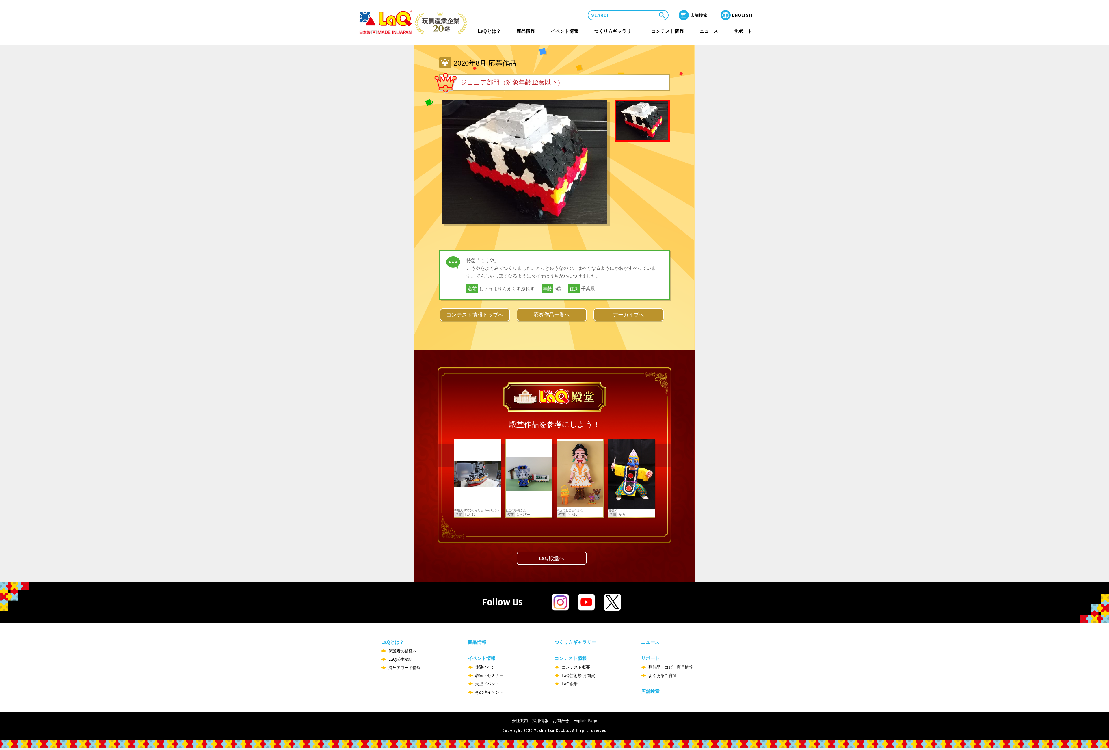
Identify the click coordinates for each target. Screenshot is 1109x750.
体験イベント (487, 667)
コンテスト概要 (576, 667)
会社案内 (520, 720)
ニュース (709, 31)
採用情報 (540, 720)
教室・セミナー (489, 675)
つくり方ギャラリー (615, 31)
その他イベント (489, 692)
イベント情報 (564, 31)
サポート (743, 31)
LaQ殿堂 (570, 684)
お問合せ (561, 720)
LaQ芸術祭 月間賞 (578, 675)
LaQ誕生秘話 (400, 659)
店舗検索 (650, 691)
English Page (585, 720)
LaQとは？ (489, 31)
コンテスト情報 (668, 31)
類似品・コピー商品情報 (670, 667)
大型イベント (487, 684)
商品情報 (526, 31)
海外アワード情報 (404, 667)
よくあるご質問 (662, 675)
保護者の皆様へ (402, 651)
